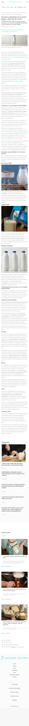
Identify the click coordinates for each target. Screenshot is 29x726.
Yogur (14, 668)
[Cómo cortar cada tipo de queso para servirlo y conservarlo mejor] (14, 453)
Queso (3, 468)
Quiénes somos (14, 696)
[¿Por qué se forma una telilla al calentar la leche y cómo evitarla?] (14, 580)
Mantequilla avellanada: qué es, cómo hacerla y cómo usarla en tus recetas (13, 473)
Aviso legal (14, 684)
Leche (3, 502)
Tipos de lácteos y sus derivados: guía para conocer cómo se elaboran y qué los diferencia (14, 623)
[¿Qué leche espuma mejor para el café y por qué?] (14, 547)
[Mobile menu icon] (2, 2)
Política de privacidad (14, 688)
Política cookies (14, 692)
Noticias (4, 491)
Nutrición (14, 676)
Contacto (14, 700)
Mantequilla (4, 479)
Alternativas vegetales (14, 674)
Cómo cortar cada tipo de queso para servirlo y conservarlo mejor (12, 464)
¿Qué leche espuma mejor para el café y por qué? (13, 497)
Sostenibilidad (9, 12)
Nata (14, 672)
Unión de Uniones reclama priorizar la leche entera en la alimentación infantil (13, 486)
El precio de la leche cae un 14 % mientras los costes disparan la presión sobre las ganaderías (13, 509)
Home (2, 12)
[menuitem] (3, 7)
